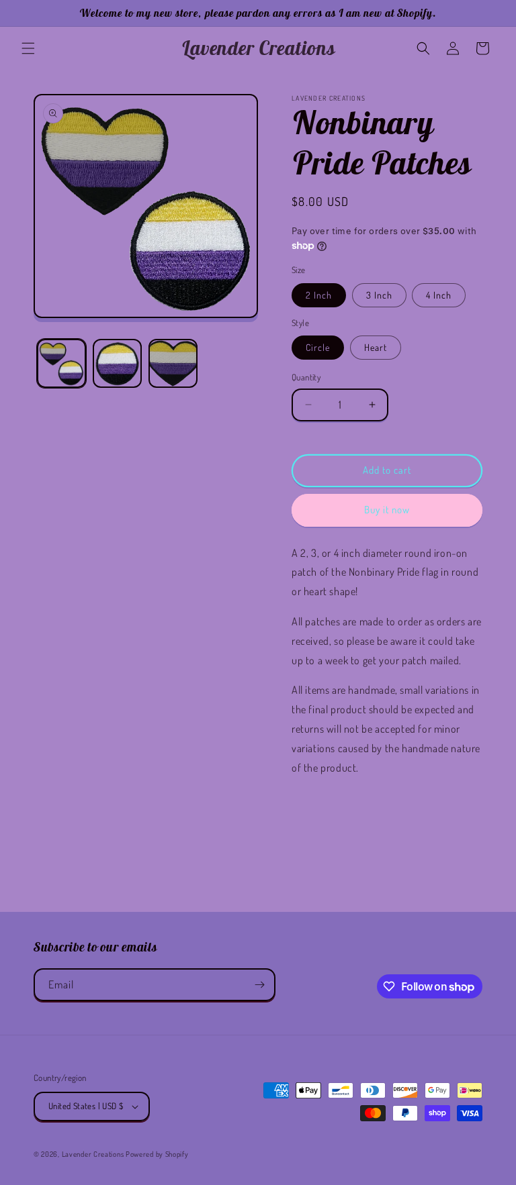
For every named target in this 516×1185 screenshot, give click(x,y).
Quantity (306, 377)
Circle (318, 347)
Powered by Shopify (157, 1154)
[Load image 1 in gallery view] (61, 363)
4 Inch (439, 295)
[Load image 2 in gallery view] (117, 363)
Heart (375, 347)
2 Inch (319, 295)
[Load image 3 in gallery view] (173, 363)
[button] (28, 48)
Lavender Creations (93, 1154)
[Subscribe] (259, 984)
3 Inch (379, 295)
